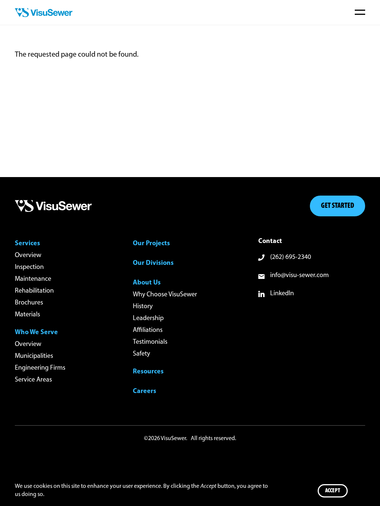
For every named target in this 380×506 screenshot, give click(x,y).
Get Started (337, 206)
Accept (332, 491)
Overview (28, 255)
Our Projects (151, 243)
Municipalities (34, 356)
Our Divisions (153, 263)
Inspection (29, 267)
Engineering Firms (40, 368)
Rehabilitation (34, 291)
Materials (27, 315)
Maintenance (33, 279)
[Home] (43, 12)
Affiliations (148, 330)
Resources (148, 372)
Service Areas (33, 380)
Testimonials (150, 342)
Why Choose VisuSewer (165, 295)
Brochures (29, 303)
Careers (144, 391)
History (143, 306)
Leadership (148, 318)
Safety (141, 354)
